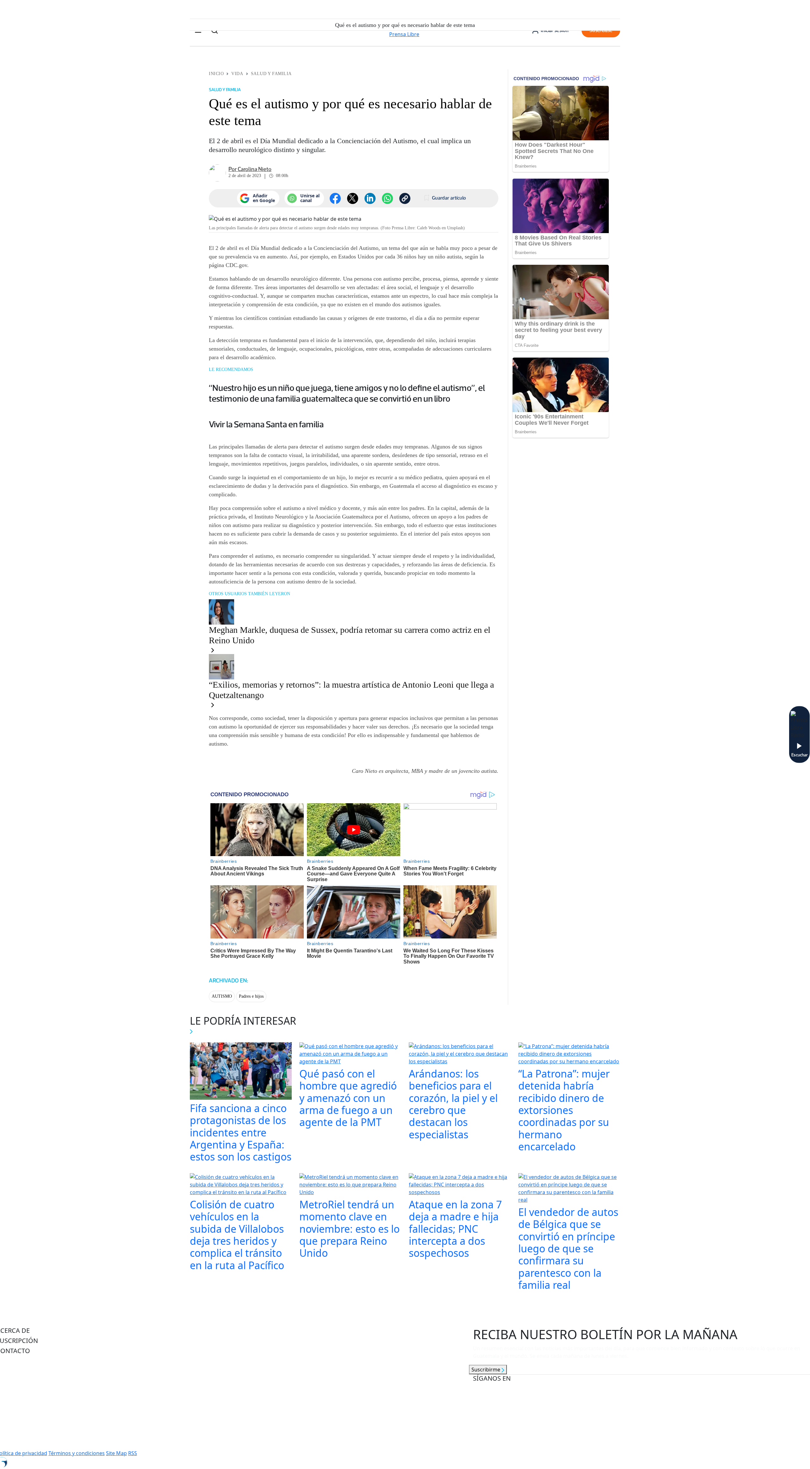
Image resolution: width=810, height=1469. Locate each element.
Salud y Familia (271, 73)
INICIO (216, 73)
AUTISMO (222, 996)
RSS (132, 1453)
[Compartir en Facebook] (335, 198)
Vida (237, 73)
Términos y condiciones (76, 1453)
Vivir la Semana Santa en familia (266, 424)
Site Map (116, 1453)
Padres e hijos (251, 996)
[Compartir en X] (352, 198)
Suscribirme (486, 1369)
